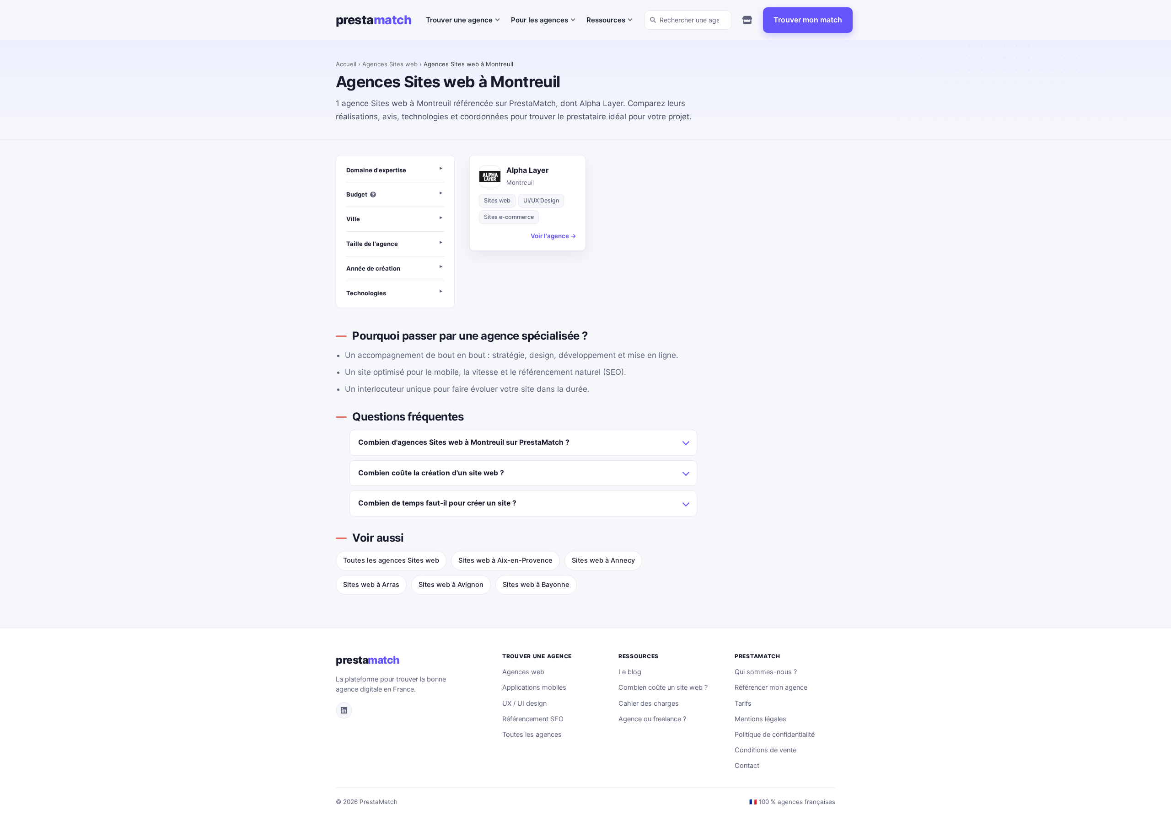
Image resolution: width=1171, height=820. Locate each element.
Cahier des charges (648, 703)
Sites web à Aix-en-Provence (505, 560)
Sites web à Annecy (603, 560)
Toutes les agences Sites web (391, 560)
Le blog (629, 672)
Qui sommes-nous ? (766, 672)
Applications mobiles (534, 687)
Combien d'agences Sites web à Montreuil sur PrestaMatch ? (463, 442)
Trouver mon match (808, 19)
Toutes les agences (532, 734)
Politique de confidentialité (775, 734)
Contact (747, 765)
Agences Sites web (390, 64)
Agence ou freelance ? (652, 719)
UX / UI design (524, 703)
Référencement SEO (533, 719)
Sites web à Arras (371, 584)
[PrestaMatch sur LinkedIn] (344, 710)
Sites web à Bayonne (536, 584)
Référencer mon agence (771, 687)
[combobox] (688, 20)
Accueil (346, 64)
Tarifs (743, 703)
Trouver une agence (459, 20)
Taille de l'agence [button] (372, 243)
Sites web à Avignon (451, 584)
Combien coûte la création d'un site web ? (431, 473)
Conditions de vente (765, 750)
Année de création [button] (373, 268)
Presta (373, 20)
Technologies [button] (366, 293)
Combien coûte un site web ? (663, 687)
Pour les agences (539, 20)
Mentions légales (760, 719)
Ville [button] (353, 219)
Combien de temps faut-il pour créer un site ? (437, 503)
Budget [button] (356, 194)
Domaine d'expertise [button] (376, 170)
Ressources (605, 20)
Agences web (523, 672)
